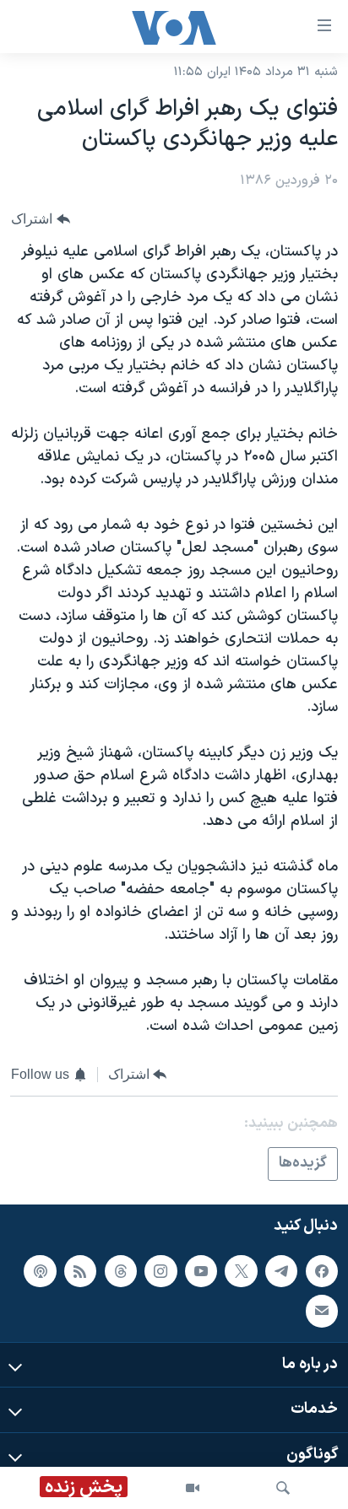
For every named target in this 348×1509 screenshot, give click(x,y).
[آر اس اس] (80, 1271)
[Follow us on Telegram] (281, 1271)
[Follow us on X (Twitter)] (241, 1271)
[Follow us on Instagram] (160, 1271)
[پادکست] (40, 1271)
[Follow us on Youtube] (201, 1271)
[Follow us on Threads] (121, 1271)
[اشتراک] (322, 1311)
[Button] (40, 218)
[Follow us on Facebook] (322, 1271)
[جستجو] (283, 1488)
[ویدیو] (192, 1488)
